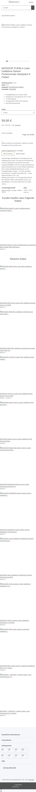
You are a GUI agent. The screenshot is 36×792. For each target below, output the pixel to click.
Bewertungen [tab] (20, 154)
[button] (24, 2)
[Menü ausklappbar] (4, 2)
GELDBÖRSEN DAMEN (16, 87)
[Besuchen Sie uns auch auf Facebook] (3, 771)
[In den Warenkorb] (3, 23)
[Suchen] (32, 7)
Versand (17, 125)
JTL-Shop (21, 787)
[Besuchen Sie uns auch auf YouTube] (3, 773)
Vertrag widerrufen (9, 768)
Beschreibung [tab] (8, 154)
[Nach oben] (1, 790)
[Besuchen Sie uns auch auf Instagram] (3, 776)
